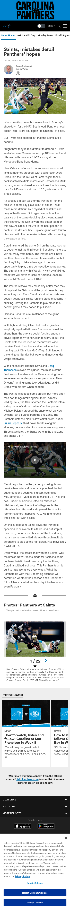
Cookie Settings (35, 883)
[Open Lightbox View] (35, 651)
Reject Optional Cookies (35, 892)
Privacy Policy (22, 876)
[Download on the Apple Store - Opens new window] (23, 826)
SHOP (51, 25)
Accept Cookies (35, 902)
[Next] (45, 660)
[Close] (66, 838)
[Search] (59, 26)
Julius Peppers (13, 423)
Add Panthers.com (27, 779)
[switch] (41, 26)
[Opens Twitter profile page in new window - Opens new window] (18, 73)
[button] (35, 460)
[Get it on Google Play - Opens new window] (46, 828)
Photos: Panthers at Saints (29, 604)
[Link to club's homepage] (7, 24)
